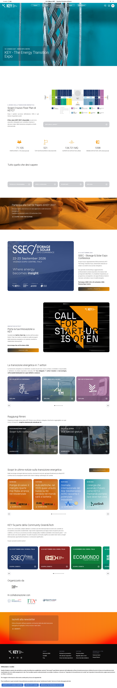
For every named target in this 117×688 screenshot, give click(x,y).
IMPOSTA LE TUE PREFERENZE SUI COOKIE (52, 685)
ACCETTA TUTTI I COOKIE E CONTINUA (12, 685)
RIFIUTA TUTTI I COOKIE (31, 685)
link (40, 677)
